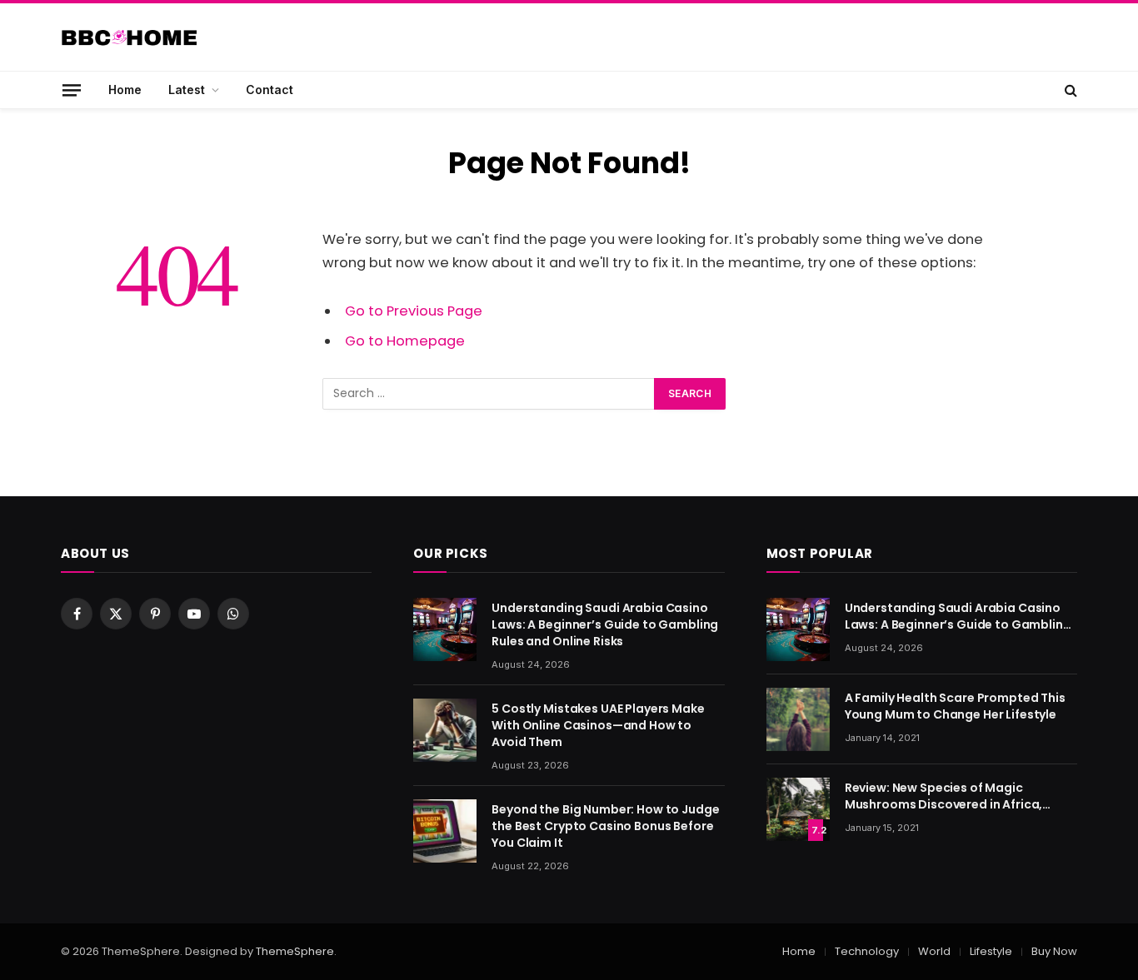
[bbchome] (129, 37)
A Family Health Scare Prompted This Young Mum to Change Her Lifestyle (955, 706)
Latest (186, 89)
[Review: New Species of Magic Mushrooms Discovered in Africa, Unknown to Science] (798, 809)
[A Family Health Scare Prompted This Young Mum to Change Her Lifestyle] (798, 719)
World (934, 951)
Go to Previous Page (413, 311)
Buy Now (1054, 951)
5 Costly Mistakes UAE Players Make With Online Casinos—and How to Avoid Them (598, 725)
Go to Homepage (405, 341)
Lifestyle (991, 951)
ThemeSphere (295, 951)
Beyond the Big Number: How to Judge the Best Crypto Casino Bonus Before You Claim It (605, 826)
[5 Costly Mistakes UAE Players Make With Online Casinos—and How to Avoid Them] (445, 730)
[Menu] (71, 89)
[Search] (1069, 90)
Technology (867, 951)
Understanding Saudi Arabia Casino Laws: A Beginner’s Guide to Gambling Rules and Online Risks (605, 624)
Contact (269, 89)
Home (125, 89)
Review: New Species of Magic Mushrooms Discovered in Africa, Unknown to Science (944, 796)
